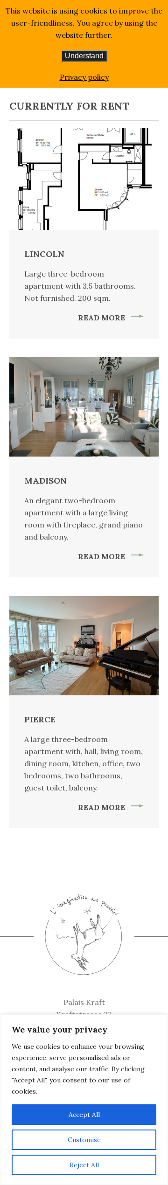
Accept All (84, 1114)
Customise (84, 1140)
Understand (84, 56)
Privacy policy (84, 77)
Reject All (84, 1165)
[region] (84, 1099)
